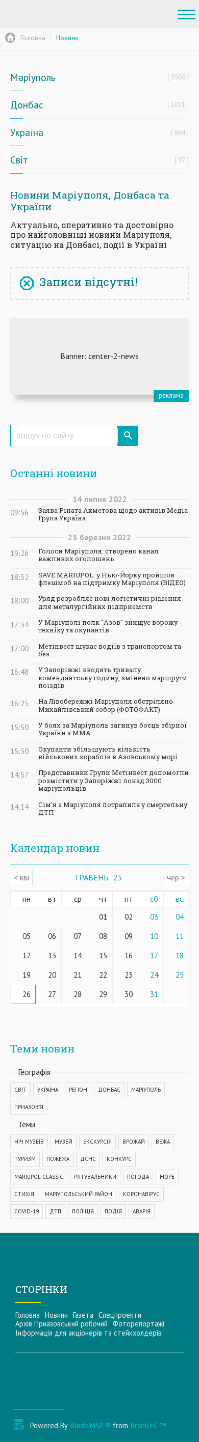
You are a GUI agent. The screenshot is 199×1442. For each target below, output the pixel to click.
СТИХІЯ (24, 1194)
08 (103, 936)
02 (129, 917)
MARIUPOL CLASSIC (38, 1176)
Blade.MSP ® (90, 1425)
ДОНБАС (109, 1089)
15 (103, 955)
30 (129, 994)
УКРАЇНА (47, 1089)
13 (52, 955)
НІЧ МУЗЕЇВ (29, 1141)
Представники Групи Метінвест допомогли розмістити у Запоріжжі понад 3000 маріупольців (113, 780)
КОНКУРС (119, 1158)
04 (180, 917)
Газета (83, 1315)
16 (129, 955)
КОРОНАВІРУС (141, 1194)
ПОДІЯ (113, 1211)
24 (154, 975)
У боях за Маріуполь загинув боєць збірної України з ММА (112, 729)
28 (77, 994)
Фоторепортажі (138, 1323)
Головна (27, 1315)
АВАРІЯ (142, 1211)
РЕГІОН (78, 1089)
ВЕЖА (163, 1141)
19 (26, 975)
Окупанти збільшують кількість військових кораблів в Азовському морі (108, 753)
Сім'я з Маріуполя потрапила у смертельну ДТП (112, 808)
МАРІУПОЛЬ (146, 1089)
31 (154, 994)
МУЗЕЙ (63, 1141)
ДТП (55, 1211)
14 (77, 955)
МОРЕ (167, 1176)
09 (129, 936)
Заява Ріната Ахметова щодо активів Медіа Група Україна (113, 514)
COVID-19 (26, 1211)
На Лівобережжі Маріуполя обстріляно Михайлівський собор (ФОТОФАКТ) (105, 705)
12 (26, 955)
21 (77, 975)
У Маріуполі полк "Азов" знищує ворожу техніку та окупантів (108, 626)
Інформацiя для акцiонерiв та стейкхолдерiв (88, 1333)
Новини (56, 1315)
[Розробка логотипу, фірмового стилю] (99, 356)
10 (154, 936)
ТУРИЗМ (25, 1158)
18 (180, 955)
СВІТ (20, 1089)
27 (52, 994)
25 (180, 975)
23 (129, 975)
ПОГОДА (138, 1176)
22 (103, 975)
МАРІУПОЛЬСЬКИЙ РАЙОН (78, 1194)
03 (154, 917)
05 (26, 936)
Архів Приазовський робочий (61, 1323)
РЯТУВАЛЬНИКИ (95, 1176)
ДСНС (88, 1158)
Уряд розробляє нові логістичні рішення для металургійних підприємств (109, 602)
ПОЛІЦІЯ (83, 1211)
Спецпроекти (119, 1315)
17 (154, 955)
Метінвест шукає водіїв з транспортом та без (109, 650)
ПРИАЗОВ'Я (28, 1107)
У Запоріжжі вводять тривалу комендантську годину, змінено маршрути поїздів (112, 677)
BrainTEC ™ (148, 1425)
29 (103, 994)
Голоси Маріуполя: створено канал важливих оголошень (98, 555)
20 (52, 975)
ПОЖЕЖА (57, 1158)
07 (77, 936)
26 (26, 994)
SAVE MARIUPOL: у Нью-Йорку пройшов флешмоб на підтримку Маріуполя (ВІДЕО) (112, 579)
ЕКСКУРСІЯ (97, 1141)
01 (103, 917)
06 (52, 936)
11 (180, 936)
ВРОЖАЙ (133, 1141)
